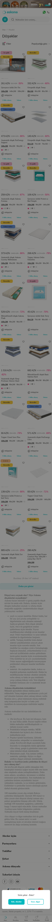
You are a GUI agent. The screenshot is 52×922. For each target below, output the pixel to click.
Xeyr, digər (35, 902)
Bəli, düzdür (16, 902)
